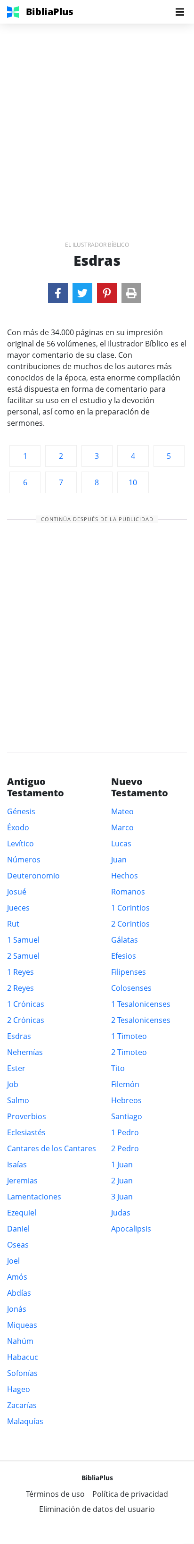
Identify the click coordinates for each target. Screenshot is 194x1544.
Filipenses (128, 972)
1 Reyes (20, 972)
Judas (120, 1212)
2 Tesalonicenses (140, 1020)
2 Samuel (23, 956)
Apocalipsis (131, 1228)
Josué (16, 891)
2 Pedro (125, 1148)
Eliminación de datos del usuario (97, 1509)
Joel (13, 1261)
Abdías (19, 1293)
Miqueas (22, 1325)
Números (23, 859)
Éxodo (18, 827)
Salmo (18, 1100)
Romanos (128, 891)
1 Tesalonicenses (140, 1004)
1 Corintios (130, 908)
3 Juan (122, 1196)
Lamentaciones (34, 1196)
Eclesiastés (26, 1132)
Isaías (17, 1164)
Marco (122, 827)
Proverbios (26, 1116)
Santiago (126, 1116)
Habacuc (22, 1357)
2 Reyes (20, 988)
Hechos (124, 875)
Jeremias (22, 1180)
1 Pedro (125, 1132)
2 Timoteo (129, 1052)
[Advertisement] (97, 121)
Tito (118, 1068)
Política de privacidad (130, 1494)
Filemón (125, 1084)
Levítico (20, 843)
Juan (119, 859)
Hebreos (126, 1100)
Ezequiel (21, 1212)
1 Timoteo (129, 1036)
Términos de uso (55, 1494)
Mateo (122, 811)
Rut (13, 924)
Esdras (19, 1036)
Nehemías (25, 1052)
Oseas (18, 1245)
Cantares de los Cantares (51, 1148)
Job (12, 1084)
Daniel (18, 1228)
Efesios (123, 956)
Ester (16, 1068)
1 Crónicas (25, 1004)
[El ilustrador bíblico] (58, 293)
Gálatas (124, 940)
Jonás (16, 1309)
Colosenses (131, 988)
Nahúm (20, 1341)
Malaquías (25, 1421)
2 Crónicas (25, 1020)
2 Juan (122, 1180)
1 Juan (122, 1164)
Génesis (21, 811)
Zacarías (22, 1405)
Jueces (18, 908)
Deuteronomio (33, 875)
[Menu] (180, 12)
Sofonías (22, 1373)
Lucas (121, 843)
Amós (17, 1277)
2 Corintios (130, 924)
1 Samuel (23, 940)
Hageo (18, 1389)
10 (133, 482)
